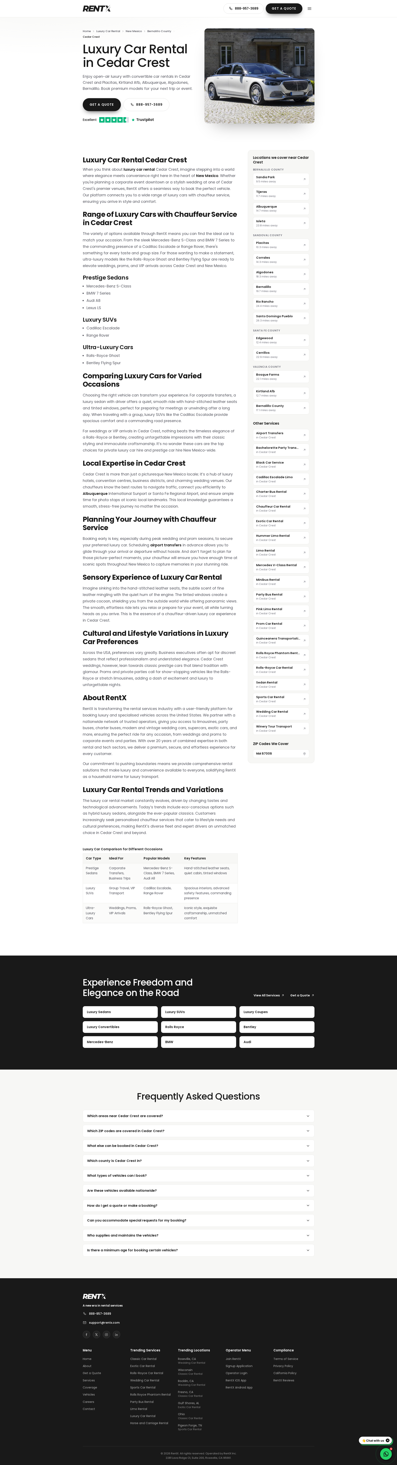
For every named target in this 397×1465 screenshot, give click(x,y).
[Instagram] (106, 1334)
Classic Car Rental (143, 1359)
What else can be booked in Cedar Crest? (122, 1145)
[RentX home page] (97, 8)
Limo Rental (138, 1409)
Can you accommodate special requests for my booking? (136, 1220)
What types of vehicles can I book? (117, 1175)
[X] (96, 1334)
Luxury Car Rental (108, 31)
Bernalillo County (159, 31)
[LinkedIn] (116, 1334)
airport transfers (166, 545)
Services (89, 1380)
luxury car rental (139, 169)
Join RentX (233, 1359)
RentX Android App (239, 1387)
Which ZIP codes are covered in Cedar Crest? (125, 1131)
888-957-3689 (246, 8)
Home (87, 31)
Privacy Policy (283, 1366)
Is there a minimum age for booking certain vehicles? (132, 1250)
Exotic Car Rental (142, 1366)
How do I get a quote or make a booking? (122, 1205)
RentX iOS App (236, 1380)
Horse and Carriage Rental (149, 1423)
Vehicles (89, 1394)
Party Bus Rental (142, 1402)
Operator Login (236, 1373)
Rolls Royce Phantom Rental (150, 1394)
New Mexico (134, 31)
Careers (88, 1402)
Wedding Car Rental (144, 1380)
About (87, 1366)
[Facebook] (86, 1334)
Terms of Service (285, 1359)
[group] (160, 885)
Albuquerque (95, 493)
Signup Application (239, 1366)
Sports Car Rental (142, 1387)
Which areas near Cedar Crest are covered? (125, 1116)
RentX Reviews (283, 1380)
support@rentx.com (104, 1323)
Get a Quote (284, 8)
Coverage (90, 1387)
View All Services (267, 995)
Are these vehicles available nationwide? (122, 1190)
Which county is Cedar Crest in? (114, 1160)
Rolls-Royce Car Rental (146, 1373)
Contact (89, 1409)
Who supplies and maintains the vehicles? (122, 1235)
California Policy (285, 1373)
